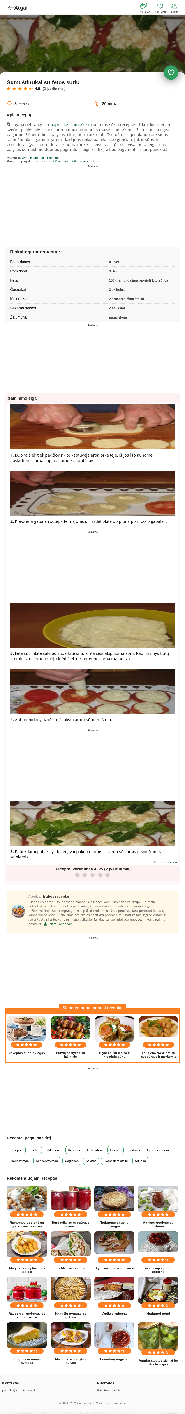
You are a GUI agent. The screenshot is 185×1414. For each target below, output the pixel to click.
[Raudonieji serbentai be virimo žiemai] (27, 1289)
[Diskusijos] (146, 6)
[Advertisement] (49, 200)
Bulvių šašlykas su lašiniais (70, 1054)
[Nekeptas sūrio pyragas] (26, 1028)
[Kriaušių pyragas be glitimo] (71, 1288)
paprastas (60, 124)
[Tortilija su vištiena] (71, 1243)
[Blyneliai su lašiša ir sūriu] (114, 1242)
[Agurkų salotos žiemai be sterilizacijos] (158, 1336)
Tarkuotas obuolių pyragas (114, 1224)
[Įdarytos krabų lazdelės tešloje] (27, 1244)
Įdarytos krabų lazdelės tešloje (27, 1269)
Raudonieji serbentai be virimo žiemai (27, 1315)
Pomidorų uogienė (114, 1359)
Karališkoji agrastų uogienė (158, 1269)
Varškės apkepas (114, 1313)
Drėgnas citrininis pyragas (27, 1360)
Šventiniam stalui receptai (40, 157)
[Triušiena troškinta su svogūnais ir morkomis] (158, 1026)
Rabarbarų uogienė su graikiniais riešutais (27, 1224)
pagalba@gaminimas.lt (18, 1390)
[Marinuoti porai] (158, 1290)
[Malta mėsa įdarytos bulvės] (71, 1335)
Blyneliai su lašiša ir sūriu (114, 1268)
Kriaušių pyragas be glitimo (70, 1315)
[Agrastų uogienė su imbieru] (158, 1199)
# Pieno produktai (83, 161)
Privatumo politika (109, 1390)
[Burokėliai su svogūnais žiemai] (71, 1198)
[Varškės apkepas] (114, 1288)
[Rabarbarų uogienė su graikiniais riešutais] (27, 1198)
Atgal (21, 8)
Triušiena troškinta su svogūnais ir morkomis (158, 1054)
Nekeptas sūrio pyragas (26, 1053)
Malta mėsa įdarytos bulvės (70, 1360)
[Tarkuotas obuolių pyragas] (114, 1198)
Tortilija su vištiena (70, 1268)
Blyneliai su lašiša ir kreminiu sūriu (114, 1054)
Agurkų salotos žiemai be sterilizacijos (158, 1362)
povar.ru (172, 862)
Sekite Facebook (59, 924)
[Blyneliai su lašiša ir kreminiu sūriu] (114, 1028)
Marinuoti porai (158, 1313)
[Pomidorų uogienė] (114, 1335)
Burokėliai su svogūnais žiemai (70, 1224)
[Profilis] (174, 6)
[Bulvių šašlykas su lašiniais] (70, 1027)
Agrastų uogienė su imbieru (158, 1224)
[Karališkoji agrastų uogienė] (158, 1241)
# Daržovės (60, 161)
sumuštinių (81, 124)
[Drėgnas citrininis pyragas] (27, 1335)
